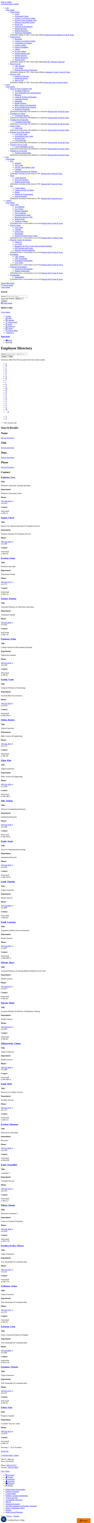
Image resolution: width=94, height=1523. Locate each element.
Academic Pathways (22, 91)
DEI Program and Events (24, 248)
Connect (9, 200)
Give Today (19, 68)
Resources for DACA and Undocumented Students (33, 246)
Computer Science (21, 99)
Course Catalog (20, 45)
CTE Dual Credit (21, 134)
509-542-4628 (6, 1229)
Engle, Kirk (6, 1084)
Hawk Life (19, 24)
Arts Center (19, 165)
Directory (11, 326)
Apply (17, 14)
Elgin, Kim (6, 760)
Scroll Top (4, 1451)
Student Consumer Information (17, 1496)
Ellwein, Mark (7, 1003)
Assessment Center (21, 16)
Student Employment (22, 53)
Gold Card (18, 128)
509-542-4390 (6, 542)
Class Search (12, 322)
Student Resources (21, 31)
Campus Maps (20, 188)
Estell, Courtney (8, 922)
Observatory (19, 232)
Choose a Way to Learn (18, 145)
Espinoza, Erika (8, 639)
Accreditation (19, 207)
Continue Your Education (19, 120)
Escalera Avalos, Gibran (12, 1245)
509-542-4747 (6, 1108)
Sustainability (15, 275)
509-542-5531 (6, 1270)
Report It (10, 333)
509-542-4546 (6, 663)
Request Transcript (58, 62)
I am (7, 8)
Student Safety (20, 60)
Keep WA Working (22, 180)
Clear (10, 356)
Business (18, 95)
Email (10, 324)
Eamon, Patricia (8, 598)
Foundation (14, 254)
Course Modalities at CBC (24, 147)
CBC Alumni (19, 66)
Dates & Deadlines (21, 47)
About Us (18, 242)
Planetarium (19, 234)
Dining (17, 192)
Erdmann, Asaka (9, 1286)
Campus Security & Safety (24, 190)
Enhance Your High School (25, 22)
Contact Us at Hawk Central (25, 18)
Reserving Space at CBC (24, 217)
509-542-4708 (6, 825)
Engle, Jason (7, 841)
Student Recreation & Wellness (26, 171)
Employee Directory (22, 76)
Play (11, 161)
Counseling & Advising (23, 43)
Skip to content (6, 2)
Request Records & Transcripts (26, 70)
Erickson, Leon (8, 1326)
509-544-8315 (6, 987)
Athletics (18, 163)
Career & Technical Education (26, 97)
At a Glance (19, 209)
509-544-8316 (6, 1027)
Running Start (20, 138)
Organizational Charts (22, 215)
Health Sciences (20, 103)
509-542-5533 (6, 1189)
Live (7, 157)
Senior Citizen (15, 126)
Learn (8, 84)
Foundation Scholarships (24, 261)
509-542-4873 (6, 744)
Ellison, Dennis (8, 1205)
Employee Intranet (21, 78)
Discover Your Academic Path (25, 20)
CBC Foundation (21, 258)
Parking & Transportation (24, 194)
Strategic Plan (20, 219)
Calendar (18, 169)
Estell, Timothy (8, 881)
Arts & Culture (15, 225)
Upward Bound (20, 140)
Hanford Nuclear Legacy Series (26, 236)
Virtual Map (5, 283)
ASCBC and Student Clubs (25, 167)
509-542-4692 (6, 1351)
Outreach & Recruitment (23, 27)
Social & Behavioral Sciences (25, 107)
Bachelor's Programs (22, 109)
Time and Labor (50, 82)
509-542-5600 (6, 1148)
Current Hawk (15, 37)
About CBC (14, 205)
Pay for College (20, 51)
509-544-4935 (6, 865)
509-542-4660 (6, 1067)
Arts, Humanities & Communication (28, 93)
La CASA (18, 244)
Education (18, 101)
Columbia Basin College (10, 4)
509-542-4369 (6, 784)
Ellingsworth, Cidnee (11, 1043)
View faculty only (10, 423)
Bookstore (18, 39)
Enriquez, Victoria (9, 1367)
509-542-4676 (6, 1431)
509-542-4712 (6, 582)
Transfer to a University (18, 151)
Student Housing (21, 29)
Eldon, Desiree (7, 720)
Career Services (20, 178)
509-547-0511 (11, 1465)
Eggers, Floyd (7, 517)
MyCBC (47, 62)
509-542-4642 (6, 623)
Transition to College (17, 113)
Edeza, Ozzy (6, 1407)
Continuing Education (23, 122)
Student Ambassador (22, 271)
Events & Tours (68, 35)
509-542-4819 (13, 1467)
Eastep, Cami (7, 679)
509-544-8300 (6, 906)
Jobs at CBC (19, 80)
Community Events (51, 72)
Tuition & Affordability (23, 33)
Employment (15, 1489)
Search (3, 296)
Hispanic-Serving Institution (25, 250)
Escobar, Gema (8, 558)
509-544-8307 (6, 946)
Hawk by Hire (15, 74)
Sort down (10, 438)
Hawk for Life (15, 64)
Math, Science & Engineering (25, 105)
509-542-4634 (6, 703)
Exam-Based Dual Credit (24, 136)
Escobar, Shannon (9, 1124)
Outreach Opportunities (18, 267)
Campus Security (12, 1498)
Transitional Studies (22, 116)
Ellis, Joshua (7, 801)
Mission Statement (21, 211)
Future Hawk (15, 12)
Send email (5, 511)
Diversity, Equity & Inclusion (20, 240)
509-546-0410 (6, 501)
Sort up (4, 438)
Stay (11, 186)
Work (12, 176)
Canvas (8, 316)
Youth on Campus (21, 221)
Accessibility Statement (14, 1500)
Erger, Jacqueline (9, 1165)
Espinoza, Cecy (8, 477)
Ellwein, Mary (7, 962)
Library (17, 49)
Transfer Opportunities (23, 153)
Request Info (52, 111)
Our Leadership (20, 213)
